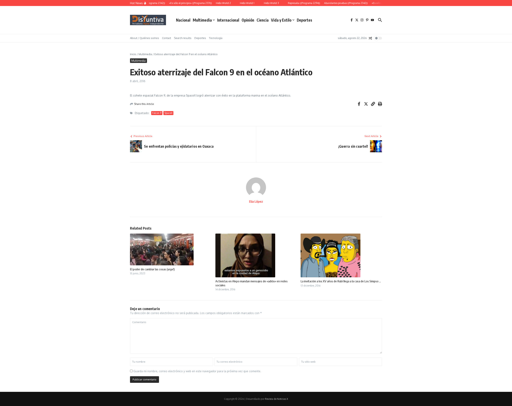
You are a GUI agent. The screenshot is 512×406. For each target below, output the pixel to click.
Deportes (304, 20)
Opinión (248, 20)
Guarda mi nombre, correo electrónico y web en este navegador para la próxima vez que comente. (197, 371)
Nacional (183, 20)
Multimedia (202, 20)
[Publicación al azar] (370, 38)
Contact (166, 38)
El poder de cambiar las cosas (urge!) (152, 269)
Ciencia (263, 20)
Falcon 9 (156, 112)
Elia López (256, 201)
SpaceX (168, 112)
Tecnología (215, 38)
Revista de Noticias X (276, 398)
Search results (182, 38)
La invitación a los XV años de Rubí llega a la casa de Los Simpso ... (341, 281)
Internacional (228, 20)
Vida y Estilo (281, 20)
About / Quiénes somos (144, 38)
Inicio (133, 54)
